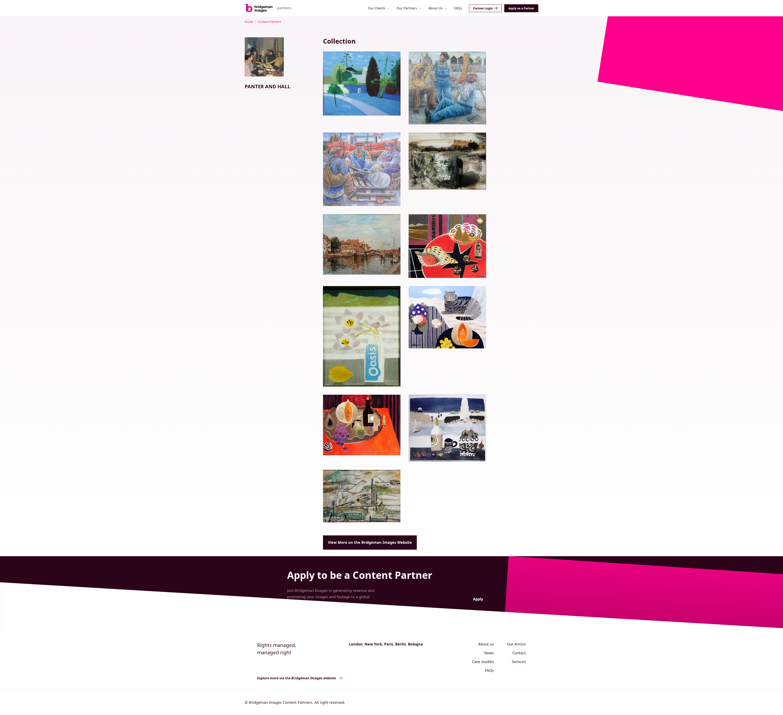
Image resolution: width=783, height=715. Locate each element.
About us (486, 644)
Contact (519, 652)
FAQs (458, 8)
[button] (378, 8)
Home (249, 22)
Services (519, 661)
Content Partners (269, 22)
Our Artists (516, 644)
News (489, 652)
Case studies (483, 661)
